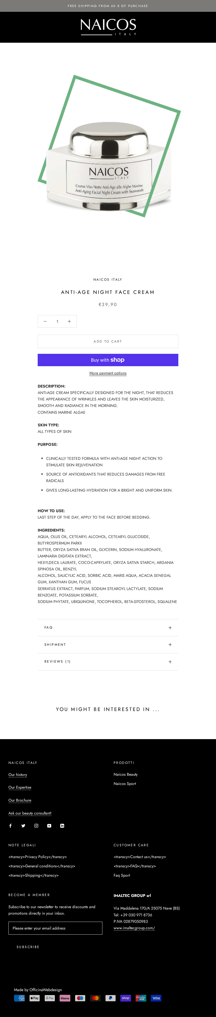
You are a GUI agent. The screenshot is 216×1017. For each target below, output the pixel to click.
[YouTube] (49, 825)
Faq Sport (122, 875)
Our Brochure (19, 800)
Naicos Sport (125, 783)
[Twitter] (23, 825)
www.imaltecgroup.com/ (134, 928)
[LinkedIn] (62, 825)
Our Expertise (19, 787)
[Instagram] (36, 825)
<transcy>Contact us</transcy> (140, 857)
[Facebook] (10, 825)
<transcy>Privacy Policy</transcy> (37, 857)
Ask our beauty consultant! (29, 813)
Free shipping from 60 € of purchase (108, 6)
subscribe (28, 947)
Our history (17, 774)
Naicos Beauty (126, 774)
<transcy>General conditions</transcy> (41, 866)
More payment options (108, 373)
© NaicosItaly (29, 982)
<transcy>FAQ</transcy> (135, 866)
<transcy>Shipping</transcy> (33, 875)
